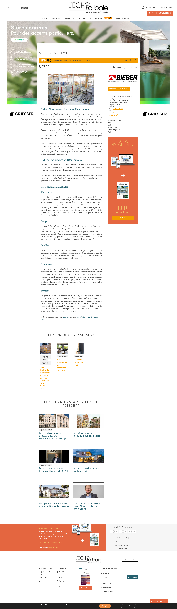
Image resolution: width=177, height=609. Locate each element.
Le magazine (44, 18)
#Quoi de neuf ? (46, 430)
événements (107, 587)
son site (66, 316)
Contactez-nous (45, 575)
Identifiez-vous (53, 547)
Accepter (105, 606)
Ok (51, 7)
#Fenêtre (44, 360)
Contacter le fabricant (118, 89)
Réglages (130, 606)
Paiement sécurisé (110, 569)
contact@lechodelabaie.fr (123, 545)
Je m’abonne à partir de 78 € (51, 543)
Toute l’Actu (62, 572)
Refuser (117, 606)
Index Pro (108, 18)
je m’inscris (132, 577)
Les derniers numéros (86, 592)
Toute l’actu (56, 18)
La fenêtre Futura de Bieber (78, 362)
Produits (66, 18)
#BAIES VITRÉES (45, 356)
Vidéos (61, 584)
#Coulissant (62, 356)
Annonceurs (126, 18)
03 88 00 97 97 (118, 109)
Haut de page (130, 559)
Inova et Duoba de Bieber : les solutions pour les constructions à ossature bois (45, 378)
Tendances (76, 18)
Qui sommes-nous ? (46, 572)
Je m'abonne (123, 218)
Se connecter (44, 581)
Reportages (86, 18)
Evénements (97, 18)
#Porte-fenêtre (45, 363)
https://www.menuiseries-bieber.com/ (118, 114)
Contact (117, 18)
